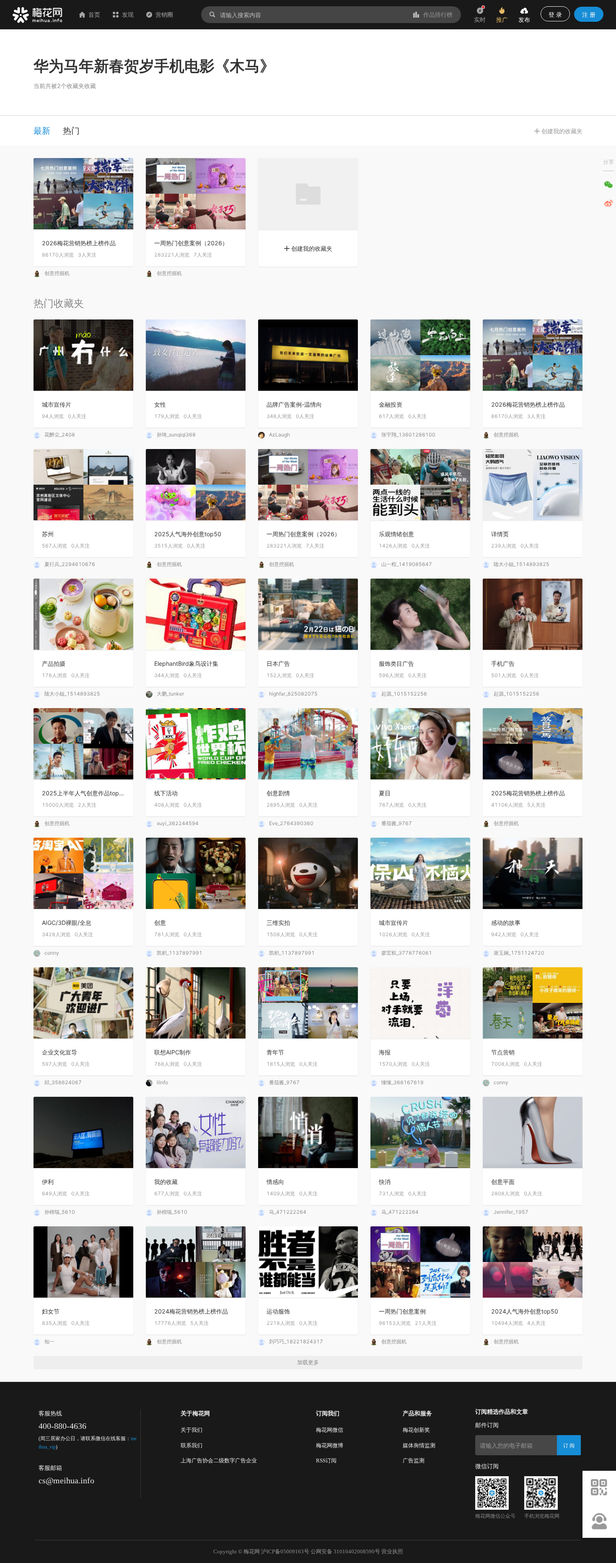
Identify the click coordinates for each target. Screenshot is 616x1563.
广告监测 (413, 1460)
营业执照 (392, 1551)
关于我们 (191, 1430)
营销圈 (164, 14)
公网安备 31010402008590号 (345, 1551)
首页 (94, 14)
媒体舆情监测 (419, 1445)
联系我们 (191, 1445)
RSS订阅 (326, 1460)
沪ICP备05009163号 (285, 1551)
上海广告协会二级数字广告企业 (219, 1460)
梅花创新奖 (416, 1430)
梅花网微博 (329, 1445)
